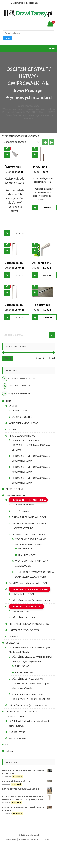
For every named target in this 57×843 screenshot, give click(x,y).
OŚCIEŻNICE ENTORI (23, 617)
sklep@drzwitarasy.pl (19, 393)
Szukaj (7, 38)
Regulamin (11, 839)
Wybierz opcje (20, 234)
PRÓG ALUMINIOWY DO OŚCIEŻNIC (29, 623)
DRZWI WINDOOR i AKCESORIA (28, 499)
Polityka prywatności (29, 839)
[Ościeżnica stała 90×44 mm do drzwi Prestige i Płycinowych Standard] (14, 250)
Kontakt (47, 839)
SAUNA (13, 429)
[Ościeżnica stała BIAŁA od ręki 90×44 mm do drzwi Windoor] (42, 250)
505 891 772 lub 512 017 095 (19, 386)
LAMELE (13, 405)
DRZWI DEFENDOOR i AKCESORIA (29, 589)
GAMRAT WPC (17, 731)
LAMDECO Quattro (22, 416)
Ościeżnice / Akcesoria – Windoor (29, 534)
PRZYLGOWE (25, 548)
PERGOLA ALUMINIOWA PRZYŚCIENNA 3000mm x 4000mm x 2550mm (31, 445)
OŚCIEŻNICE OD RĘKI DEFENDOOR (31, 600)
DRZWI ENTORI (20, 611)
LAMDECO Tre (19, 410)
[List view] (51, 142)
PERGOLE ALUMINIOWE (22, 435)
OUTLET (10, 744)
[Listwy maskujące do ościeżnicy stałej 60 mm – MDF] (42, 154)
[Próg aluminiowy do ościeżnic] (42, 292)
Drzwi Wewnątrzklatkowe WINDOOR (28, 583)
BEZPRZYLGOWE (27, 554)
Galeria (9, 750)
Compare (7, 155)
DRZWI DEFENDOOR (23, 594)
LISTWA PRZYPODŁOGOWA (24, 630)
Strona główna (25, 105)
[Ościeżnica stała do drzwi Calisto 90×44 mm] (14, 292)
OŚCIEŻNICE (12, 642)
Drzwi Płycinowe (20, 510)
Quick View (7, 148)
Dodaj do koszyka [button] (47, 318)
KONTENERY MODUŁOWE (23, 423)
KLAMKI (13, 636)
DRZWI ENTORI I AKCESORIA (26, 606)
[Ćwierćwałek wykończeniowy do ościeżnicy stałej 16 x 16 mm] (14, 154)
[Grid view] (45, 142)
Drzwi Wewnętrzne (15, 495)
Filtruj (8, 358)
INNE (8, 401)
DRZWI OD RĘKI (14, 488)
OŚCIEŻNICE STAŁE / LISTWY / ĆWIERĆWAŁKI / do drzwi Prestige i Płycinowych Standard (30, 683)
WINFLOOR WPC (18, 738)
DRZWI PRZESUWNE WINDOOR (29, 517)
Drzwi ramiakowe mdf (23, 504)
